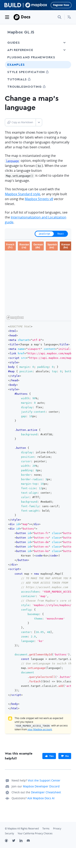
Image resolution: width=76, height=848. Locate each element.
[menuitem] (69, 17)
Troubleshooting (32, 86)
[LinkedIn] (23, 841)
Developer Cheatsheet (46, 792)
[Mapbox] (17, 17)
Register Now (61, 5)
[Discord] (30, 841)
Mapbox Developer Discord (41, 786)
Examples (16, 64)
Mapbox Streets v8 (39, 199)
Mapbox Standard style (22, 194)
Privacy (57, 828)
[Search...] (59, 17)
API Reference (20, 50)
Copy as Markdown (22, 122)
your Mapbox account (40, 729)
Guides (13, 42)
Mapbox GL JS (20, 32)
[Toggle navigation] (7, 17)
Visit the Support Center (44, 780)
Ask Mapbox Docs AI (41, 798)
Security (9, 833)
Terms (45, 828)
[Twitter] (15, 841)
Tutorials (24, 79)
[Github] (8, 841)
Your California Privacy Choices (35, 833)
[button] (69, 17)
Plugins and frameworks (31, 57)
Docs (25, 17)
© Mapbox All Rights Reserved (22, 828)
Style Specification (33, 72)
